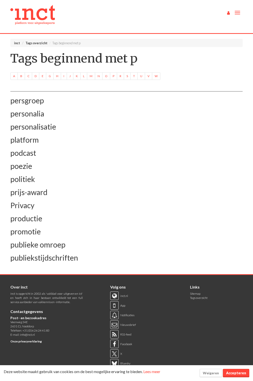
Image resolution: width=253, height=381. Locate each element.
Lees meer (151, 371)
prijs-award (28, 192)
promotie (25, 231)
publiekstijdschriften (44, 257)
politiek (22, 179)
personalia (27, 113)
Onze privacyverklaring (26, 341)
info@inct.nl (27, 334)
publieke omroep (37, 244)
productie (26, 218)
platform (24, 139)
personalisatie (33, 126)
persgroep (27, 100)
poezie (21, 165)
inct (17, 43)
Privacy (22, 205)
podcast (23, 152)
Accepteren (236, 373)
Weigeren (211, 373)
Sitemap (195, 293)
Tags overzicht (36, 43)
